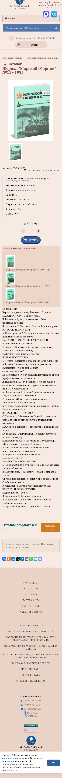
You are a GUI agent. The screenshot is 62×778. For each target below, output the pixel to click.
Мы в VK (32, 715)
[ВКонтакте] (4, 559)
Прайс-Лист (31, 582)
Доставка (31, 594)
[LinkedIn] (22, 559)
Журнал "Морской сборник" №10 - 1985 (28, 269)
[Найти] (56, 28)
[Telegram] (40, 559)
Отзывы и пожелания (31, 680)
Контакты (31, 588)
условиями (8, 757)
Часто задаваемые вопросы (31, 663)
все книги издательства (27, 179)
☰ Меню (10, 18)
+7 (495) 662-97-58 (49, 2)
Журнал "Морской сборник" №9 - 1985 (27, 285)
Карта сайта (31, 600)
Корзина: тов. (23, 38)
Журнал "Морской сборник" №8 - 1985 (27, 302)
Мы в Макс (32, 712)
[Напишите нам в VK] (54, 14)
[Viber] (26, 559)
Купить (33, 240)
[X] (18, 559)
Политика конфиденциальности (31, 631)
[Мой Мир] (13, 559)
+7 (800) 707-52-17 (32, 704)
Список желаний (46, 37)
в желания (33, 170)
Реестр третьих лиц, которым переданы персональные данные (31, 656)
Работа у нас (31, 606)
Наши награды (31, 669)
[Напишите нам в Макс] (46, 14)
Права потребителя (31, 625)
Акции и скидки (31, 611)
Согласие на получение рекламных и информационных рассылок (30, 639)
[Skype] (35, 559)
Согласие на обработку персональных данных (31, 647)
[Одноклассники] (9, 559)
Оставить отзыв (50, 527)
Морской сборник (24, 190)
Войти (34, 44)
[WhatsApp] (31, 559)
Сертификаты (30, 674)
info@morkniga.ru (32, 708)
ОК (53, 762)
